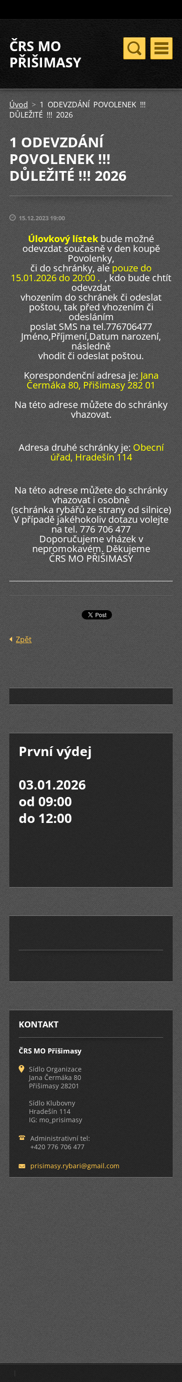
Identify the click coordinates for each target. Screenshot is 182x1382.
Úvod (18, 104)
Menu (161, 48)
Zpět (24, 639)
